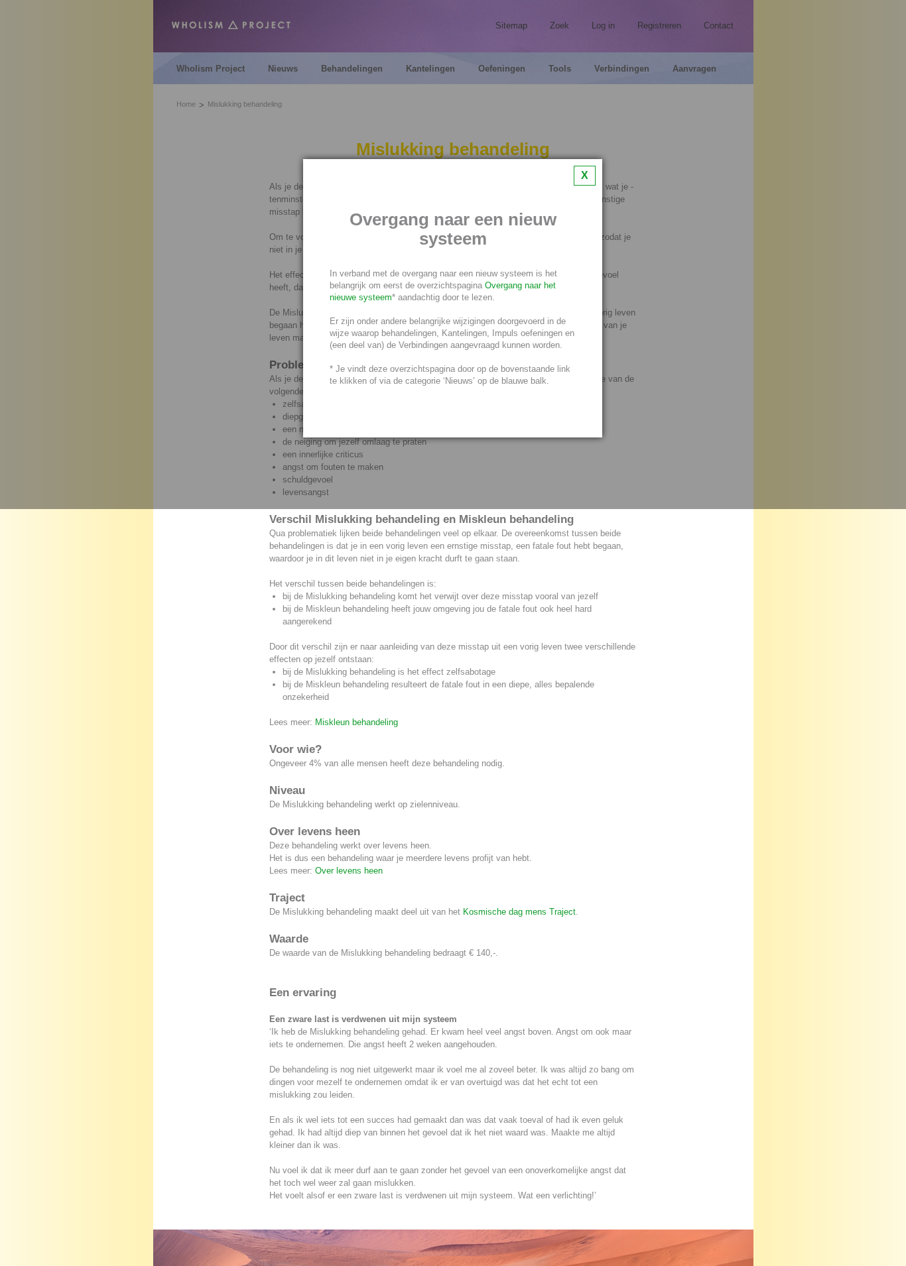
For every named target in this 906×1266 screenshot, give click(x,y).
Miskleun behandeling (356, 722)
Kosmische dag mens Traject (519, 912)
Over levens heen (349, 871)
